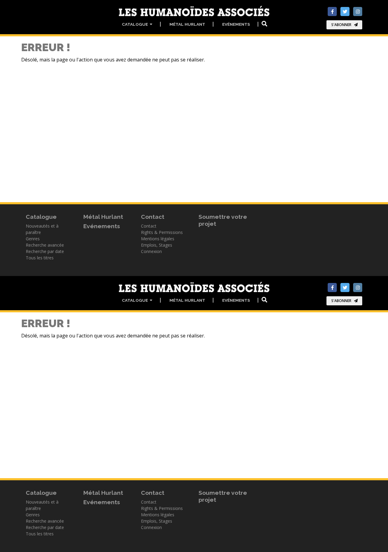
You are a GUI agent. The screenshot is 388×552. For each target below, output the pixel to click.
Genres (33, 239)
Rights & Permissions (162, 232)
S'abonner (341, 24)
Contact (148, 226)
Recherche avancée (45, 245)
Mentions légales (157, 239)
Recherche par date (45, 251)
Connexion (151, 251)
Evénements (236, 24)
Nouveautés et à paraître (42, 229)
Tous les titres (40, 258)
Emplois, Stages (156, 245)
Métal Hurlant (187, 24)
